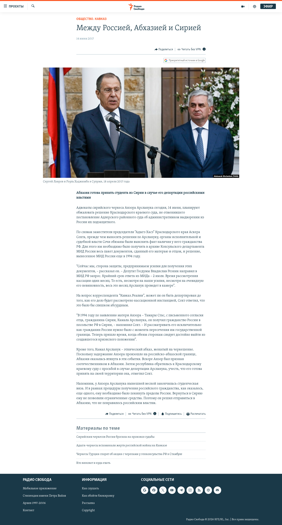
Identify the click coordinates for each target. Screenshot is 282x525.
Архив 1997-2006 (34, 503)
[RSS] (199, 490)
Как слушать (90, 488)
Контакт (28, 510)
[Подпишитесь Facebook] (153, 490)
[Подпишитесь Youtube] (172, 490)
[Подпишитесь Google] (144, 490)
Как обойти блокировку (98, 495)
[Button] (164, 49)
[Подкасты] (208, 490)
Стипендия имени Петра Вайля (44, 495)
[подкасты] (254, 6)
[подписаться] (217, 490)
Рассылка (88, 503)
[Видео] (243, 6)
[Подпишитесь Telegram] (181, 490)
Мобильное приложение (40, 488)
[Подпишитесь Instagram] (190, 490)
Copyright (88, 510)
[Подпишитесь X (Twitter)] (163, 490)
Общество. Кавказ (91, 19)
